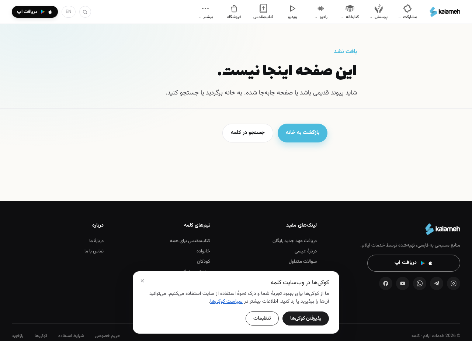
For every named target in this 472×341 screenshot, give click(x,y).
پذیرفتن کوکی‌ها (305, 318)
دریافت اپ (406, 263)
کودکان (203, 261)
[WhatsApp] (419, 283)
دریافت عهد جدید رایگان (295, 241)
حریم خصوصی (107, 336)
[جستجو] (85, 12)
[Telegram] (436, 283)
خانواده (203, 251)
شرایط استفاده (71, 336)
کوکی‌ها (41, 336)
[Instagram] (453, 283)
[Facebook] (385, 283)
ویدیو (292, 17)
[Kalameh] (445, 12)
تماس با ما (94, 251)
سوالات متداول (303, 261)
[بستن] (142, 281)
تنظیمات (262, 318)
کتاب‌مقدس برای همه (190, 241)
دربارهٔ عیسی (306, 251)
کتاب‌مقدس (263, 17)
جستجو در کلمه (248, 132)
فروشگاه (234, 17)
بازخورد (18, 336)
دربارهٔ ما (96, 241)
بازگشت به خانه (302, 132)
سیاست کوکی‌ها (226, 301)
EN (69, 11)
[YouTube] (402, 283)
